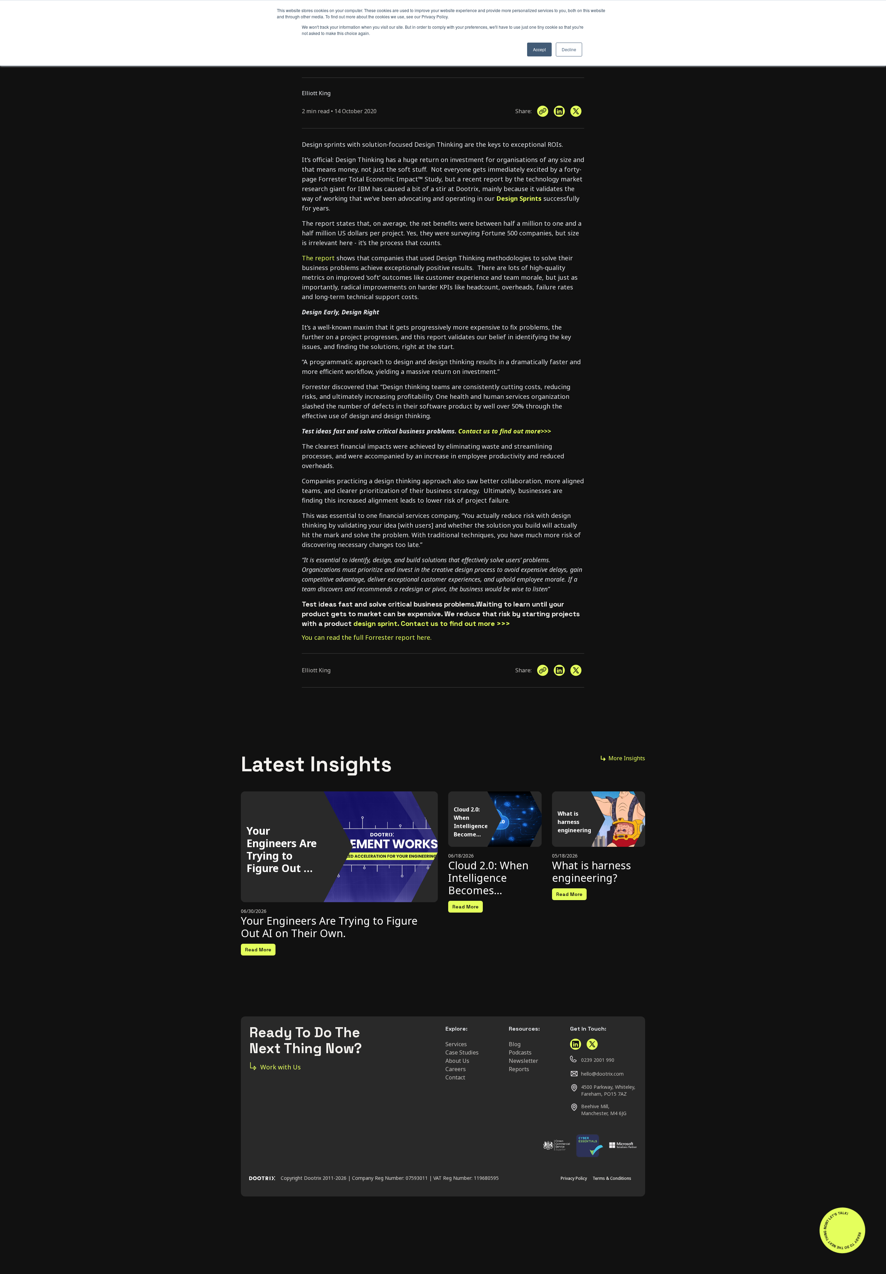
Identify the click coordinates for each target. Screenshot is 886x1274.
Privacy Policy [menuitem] (574, 1178)
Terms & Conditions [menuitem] (612, 1178)
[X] (575, 111)
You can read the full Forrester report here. (367, 637)
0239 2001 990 (597, 1060)
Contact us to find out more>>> (504, 431)
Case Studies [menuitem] (462, 1052)
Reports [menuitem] (519, 1069)
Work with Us (280, 1067)
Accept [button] (539, 49)
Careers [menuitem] (455, 1069)
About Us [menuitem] (457, 1061)
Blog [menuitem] (515, 1044)
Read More (258, 949)
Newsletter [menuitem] (523, 1061)
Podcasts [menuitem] (520, 1052)
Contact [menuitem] (455, 1077)
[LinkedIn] (559, 111)
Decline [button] (569, 49)
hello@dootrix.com (602, 1073)
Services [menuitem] (456, 1044)
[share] (542, 111)
